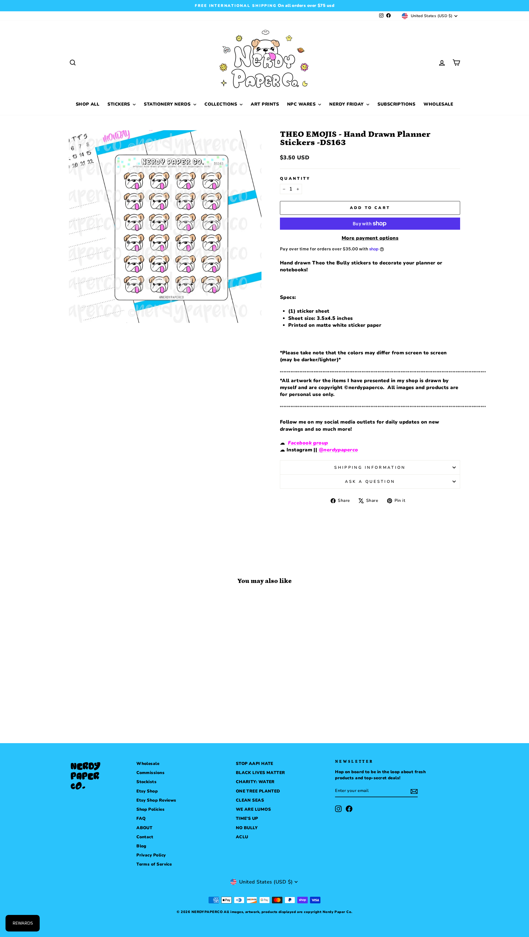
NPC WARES (302, 104)
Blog (141, 846)
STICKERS (119, 104)
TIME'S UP (247, 818)
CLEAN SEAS (250, 800)
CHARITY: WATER (255, 782)
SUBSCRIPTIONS (396, 104)
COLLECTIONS (221, 104)
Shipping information (370, 467)
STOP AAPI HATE (254, 763)
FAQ (140, 818)
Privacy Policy (151, 855)
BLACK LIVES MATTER (260, 772)
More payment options (370, 238)
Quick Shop (115, 684)
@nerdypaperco (337, 449)
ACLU (242, 837)
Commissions (150, 772)
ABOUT (144, 828)
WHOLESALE (438, 104)
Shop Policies (150, 809)
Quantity (295, 178)
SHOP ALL (87, 104)
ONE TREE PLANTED (258, 791)
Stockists (146, 782)
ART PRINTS (265, 104)
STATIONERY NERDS (168, 104)
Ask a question (370, 481)
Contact (144, 837)
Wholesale (147, 763)
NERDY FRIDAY (347, 104)
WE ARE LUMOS (253, 809)
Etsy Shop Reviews (156, 800)
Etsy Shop (147, 791)
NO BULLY (247, 828)
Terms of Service (154, 864)
